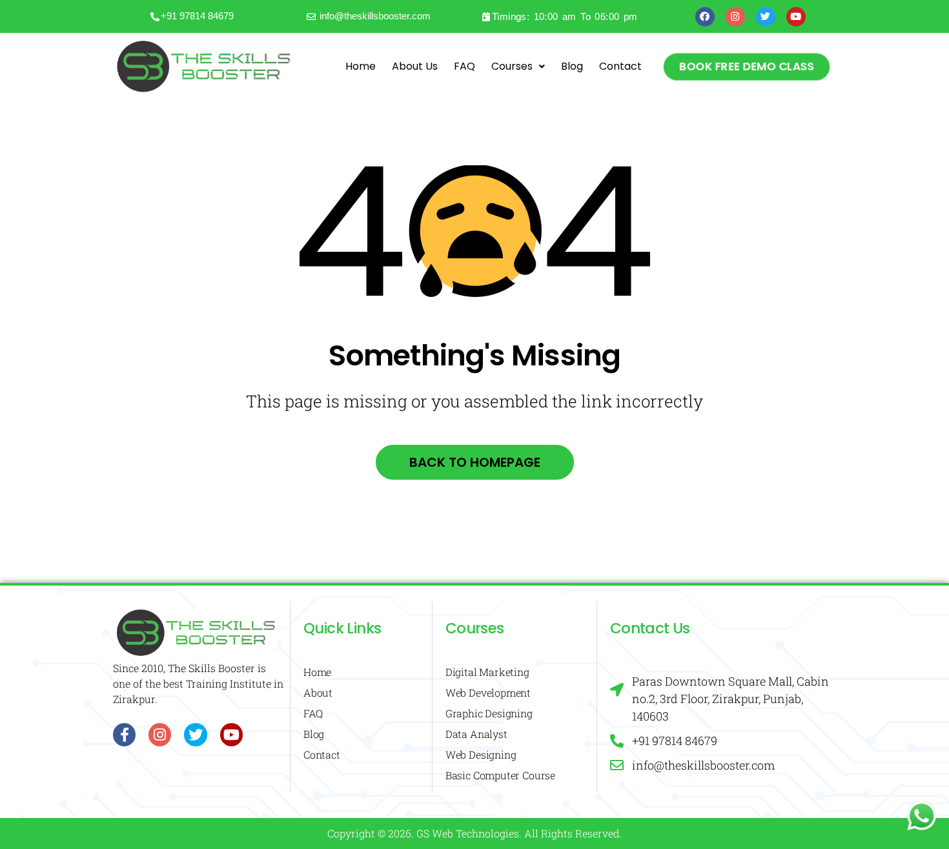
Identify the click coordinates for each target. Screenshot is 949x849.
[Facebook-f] (124, 734)
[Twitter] (765, 16)
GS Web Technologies (467, 833)
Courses (512, 66)
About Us (415, 66)
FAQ (464, 66)
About (317, 692)
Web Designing (480, 754)
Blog (572, 66)
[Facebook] (705, 16)
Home (360, 66)
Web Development (488, 692)
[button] (747, 66)
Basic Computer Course (500, 775)
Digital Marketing (487, 672)
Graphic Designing (489, 713)
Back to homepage (474, 462)
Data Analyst (476, 734)
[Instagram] (735, 16)
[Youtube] (796, 16)
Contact (620, 66)
